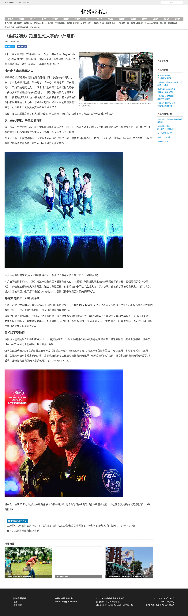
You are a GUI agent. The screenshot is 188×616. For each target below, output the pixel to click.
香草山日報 (9, 27)
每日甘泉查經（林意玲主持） (79, 23)
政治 (32, 19)
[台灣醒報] (94, 11)
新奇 (178, 19)
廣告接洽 (17, 604)
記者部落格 (34, 27)
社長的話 (49, 23)
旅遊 (166, 19)
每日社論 (28, 23)
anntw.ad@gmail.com (66, 601)
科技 (88, 19)
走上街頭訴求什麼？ (165, 133)
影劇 (133, 19)
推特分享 (10, 47)
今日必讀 (8, 23)
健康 (122, 19)
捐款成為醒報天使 (18, 521)
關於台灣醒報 (19, 598)
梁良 (6, 41)
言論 (21, 19)
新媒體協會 (173, 23)
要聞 (10, 19)
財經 (144, 19)
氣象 (111, 19)
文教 (77, 19)
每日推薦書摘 (137, 23)
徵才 (15, 601)
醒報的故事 (38, 23)
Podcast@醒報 (151, 23)
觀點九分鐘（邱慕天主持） (105, 23)
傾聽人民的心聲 (163, 137)
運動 (155, 19)
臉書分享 (23, 47)
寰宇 (44, 19)
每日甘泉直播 (22, 27)
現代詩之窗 (124, 23)
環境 (66, 19)
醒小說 (163, 23)
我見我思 (18, 23)
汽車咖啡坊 (60, 23)
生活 (99, 19)
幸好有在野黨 (162, 141)
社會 (55, 19)
